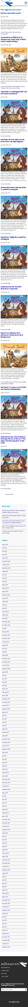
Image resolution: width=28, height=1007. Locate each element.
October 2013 (5, 866)
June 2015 (4, 799)
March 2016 (5, 769)
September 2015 (6, 789)
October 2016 (5, 746)
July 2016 (4, 756)
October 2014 (5, 826)
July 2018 (4, 675)
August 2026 (5, 544)
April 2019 (4, 652)
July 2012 (4, 917)
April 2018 (4, 685)
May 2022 (4, 608)
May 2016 (4, 762)
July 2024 (4, 575)
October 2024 (5, 564)
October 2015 (5, 786)
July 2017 (4, 715)
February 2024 (5, 588)
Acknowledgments (5, 967)
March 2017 (4, 729)
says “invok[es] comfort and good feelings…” (13, 39)
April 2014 (4, 846)
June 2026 (4, 551)
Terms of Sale (4, 976)
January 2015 (5, 816)
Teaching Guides (5, 970)
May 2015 (4, 803)
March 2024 (5, 585)
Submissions (4, 973)
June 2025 (4, 554)
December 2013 (6, 860)
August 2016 (5, 752)
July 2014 (4, 836)
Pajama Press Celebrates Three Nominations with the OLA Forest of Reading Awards (12, 335)
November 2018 (6, 662)
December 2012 (6, 900)
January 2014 (5, 856)
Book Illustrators (16, 86)
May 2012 (4, 923)
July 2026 (4, 548)
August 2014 (5, 833)
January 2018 (5, 695)
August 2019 (5, 645)
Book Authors (9, 32)
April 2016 (4, 766)
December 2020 (6, 621)
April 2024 (4, 581)
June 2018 (4, 679)
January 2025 (5, 558)
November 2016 (6, 742)
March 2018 (5, 689)
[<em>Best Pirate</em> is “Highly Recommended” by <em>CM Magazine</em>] (14, 257)
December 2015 (6, 779)
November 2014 (6, 823)
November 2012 (6, 903)
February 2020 (5, 632)
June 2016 (4, 759)
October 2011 (5, 943)
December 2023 (6, 595)
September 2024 (6, 568)
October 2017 (5, 705)
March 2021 (4, 618)
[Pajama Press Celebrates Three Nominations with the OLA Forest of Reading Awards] (14, 355)
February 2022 (5, 611)
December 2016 (6, 739)
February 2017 (5, 732)
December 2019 (6, 635)
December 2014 (6, 819)
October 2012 (5, 907)
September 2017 (6, 709)
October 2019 (5, 642)
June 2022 (4, 605)
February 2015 (5, 813)
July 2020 (4, 628)
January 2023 (5, 598)
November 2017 (6, 702)
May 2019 (4, 648)
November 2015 (6, 782)
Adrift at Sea (9, 382)
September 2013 (6, 870)
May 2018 (4, 682)
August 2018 (5, 672)
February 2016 (5, 772)
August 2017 (5, 712)
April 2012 (4, 927)
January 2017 (5, 735)
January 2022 (5, 615)
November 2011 (6, 940)
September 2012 (6, 910)
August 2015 (5, 793)
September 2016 (6, 749)
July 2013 (4, 876)
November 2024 (6, 561)
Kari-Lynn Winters (17, 32)
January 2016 (5, 776)
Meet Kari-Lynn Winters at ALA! (11, 13)
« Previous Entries (9, 494)
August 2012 (5, 913)
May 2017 (4, 722)
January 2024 (5, 591)
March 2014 (4, 850)
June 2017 (4, 719)
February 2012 (5, 933)
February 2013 (5, 893)
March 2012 (4, 930)
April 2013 (4, 886)
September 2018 (6, 668)
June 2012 (4, 920)
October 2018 (5, 665)
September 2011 (6, 947)
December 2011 (5, 937)
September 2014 (6, 829)
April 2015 (4, 806)
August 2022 (5, 601)
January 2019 (5, 655)
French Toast (8, 88)
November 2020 (6, 625)
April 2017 (4, 725)
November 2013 (6, 863)
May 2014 (4, 843)
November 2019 (6, 638)
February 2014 (5, 853)
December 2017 (6, 699)
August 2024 (5, 571)
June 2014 (4, 839)
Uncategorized (4, 34)
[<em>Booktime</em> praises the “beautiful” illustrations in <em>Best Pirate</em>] (14, 306)
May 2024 (4, 578)
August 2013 (5, 873)
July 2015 (4, 796)
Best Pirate (8, 136)
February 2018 (5, 692)
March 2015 (4, 809)
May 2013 (4, 883)
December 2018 (6, 658)
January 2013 (5, 897)
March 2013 (4, 890)
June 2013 (4, 880)
